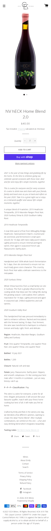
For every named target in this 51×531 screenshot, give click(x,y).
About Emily (25, 460)
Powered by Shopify (25, 500)
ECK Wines (29, 498)
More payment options (25, 163)
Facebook (26, 488)
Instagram (26, 492)
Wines (25, 457)
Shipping (21, 129)
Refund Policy (25, 483)
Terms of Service (25, 472)
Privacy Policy (25, 476)
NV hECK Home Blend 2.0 (28, 430)
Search (25, 467)
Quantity (17, 141)
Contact (25, 463)
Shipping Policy (25, 479)
